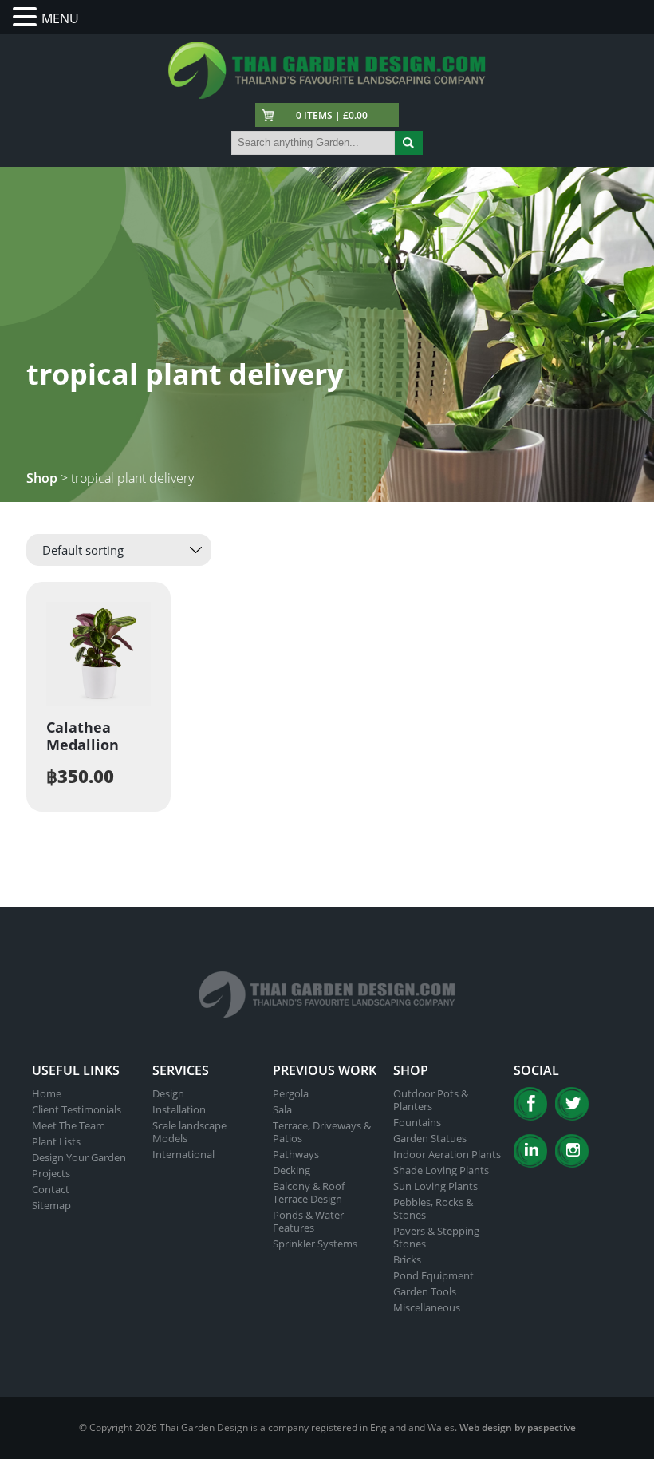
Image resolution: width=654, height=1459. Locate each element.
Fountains (417, 1122)
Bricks (407, 1259)
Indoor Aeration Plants (447, 1154)
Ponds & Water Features (308, 1221)
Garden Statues (430, 1138)
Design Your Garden (79, 1157)
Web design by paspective (517, 1427)
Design (168, 1093)
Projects (51, 1173)
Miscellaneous (426, 1307)
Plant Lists (56, 1141)
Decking (291, 1170)
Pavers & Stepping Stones (436, 1237)
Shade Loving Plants (441, 1170)
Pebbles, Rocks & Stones (433, 1208)
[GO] (409, 143)
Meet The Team (68, 1125)
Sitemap (51, 1205)
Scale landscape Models (189, 1131)
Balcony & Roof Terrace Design (309, 1192)
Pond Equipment (433, 1275)
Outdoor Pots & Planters (430, 1099)
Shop (41, 478)
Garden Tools (424, 1291)
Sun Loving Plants (435, 1186)
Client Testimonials (76, 1109)
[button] (27, 17)
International (183, 1154)
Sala (282, 1109)
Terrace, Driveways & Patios (322, 1131)
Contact (50, 1189)
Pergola (291, 1093)
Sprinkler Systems (315, 1243)
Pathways (296, 1154)
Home (46, 1093)
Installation (179, 1109)
